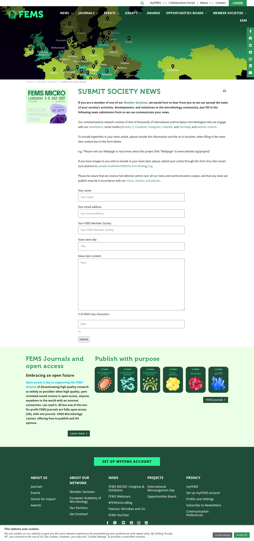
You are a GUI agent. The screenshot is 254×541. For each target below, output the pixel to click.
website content (207, 127)
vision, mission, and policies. (143, 180)
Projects (155, 478)
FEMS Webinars (119, 496)
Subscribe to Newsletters (203, 505)
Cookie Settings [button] (222, 535)
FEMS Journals (214, 400)
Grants (131, 13)
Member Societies (228, 13)
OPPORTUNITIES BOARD (185, 13)
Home (29, 81)
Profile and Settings (200, 499)
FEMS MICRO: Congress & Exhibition (126, 488)
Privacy (193, 478)
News (64, 13)
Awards (153, 13)
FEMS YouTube (119, 515)
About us (39, 478)
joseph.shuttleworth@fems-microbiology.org (125, 166)
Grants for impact (43, 499)
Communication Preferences (197, 513)
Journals (86, 13)
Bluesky (126, 127)
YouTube (184, 127)
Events (110, 13)
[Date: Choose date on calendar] (79, 331)
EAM (243, 20)
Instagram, (154, 127)
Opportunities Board (161, 496)
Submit (83, 339)
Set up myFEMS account (127, 461)
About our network (79, 480)
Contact (221, 2)
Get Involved (79, 514)
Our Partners (79, 508)
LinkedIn (167, 127)
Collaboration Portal (182, 2)
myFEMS (155, 2)
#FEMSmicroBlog (120, 502)
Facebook (141, 127)
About (204, 2)
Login (238, 3)
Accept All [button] (241, 535)
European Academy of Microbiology (85, 499)
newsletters (96, 127)
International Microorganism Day (161, 488)
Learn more (77, 433)
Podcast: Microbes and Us (127, 509)
